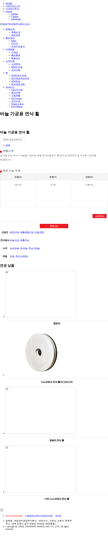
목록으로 (54, 226)
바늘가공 (14, 240)
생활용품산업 (27, 232)
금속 (12, 256)
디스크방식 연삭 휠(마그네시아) (57, 382)
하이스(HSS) (22, 256)
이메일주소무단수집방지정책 (39, 516)
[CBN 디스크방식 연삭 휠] (57, 469)
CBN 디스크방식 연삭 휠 (57, 499)
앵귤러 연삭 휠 (57, 440)
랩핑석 (56, 323)
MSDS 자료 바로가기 (12, 139)
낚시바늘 (14, 248)
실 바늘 (23, 248)
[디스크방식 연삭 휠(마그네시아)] (57, 352)
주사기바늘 (34, 248)
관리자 (58, 516)
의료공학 (39, 232)
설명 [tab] (8, 145)
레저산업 (14, 232)
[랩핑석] (57, 294)
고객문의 (99, 216)
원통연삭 (24, 240)
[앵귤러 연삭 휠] (57, 411)
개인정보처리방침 (14, 516)
